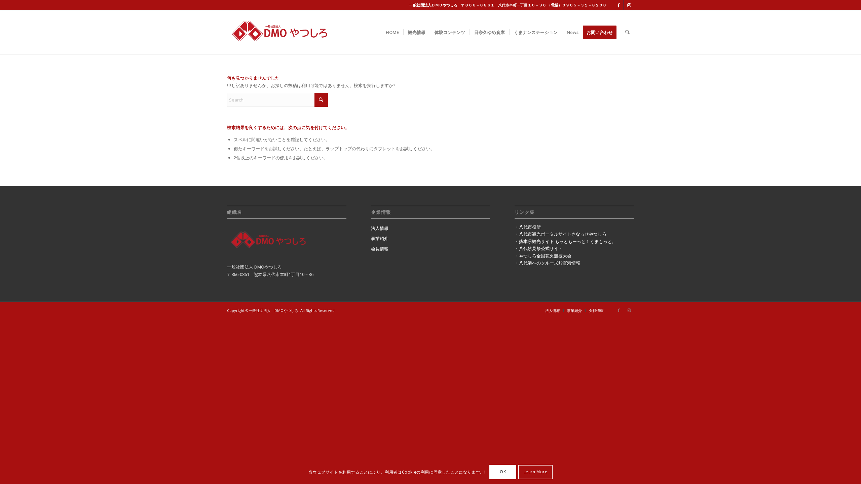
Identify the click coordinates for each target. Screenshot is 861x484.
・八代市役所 (528, 227)
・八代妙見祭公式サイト (539, 248)
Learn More (536, 472)
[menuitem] (392, 32)
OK (503, 472)
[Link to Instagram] (629, 5)
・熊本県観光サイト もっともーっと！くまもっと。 (565, 241)
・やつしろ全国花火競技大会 (543, 256)
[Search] (627, 32)
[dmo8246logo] (291, 32)
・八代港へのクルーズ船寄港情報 (547, 263)
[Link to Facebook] (619, 5)
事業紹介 (379, 238)
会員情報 (379, 249)
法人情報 (379, 228)
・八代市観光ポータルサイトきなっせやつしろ (560, 234)
